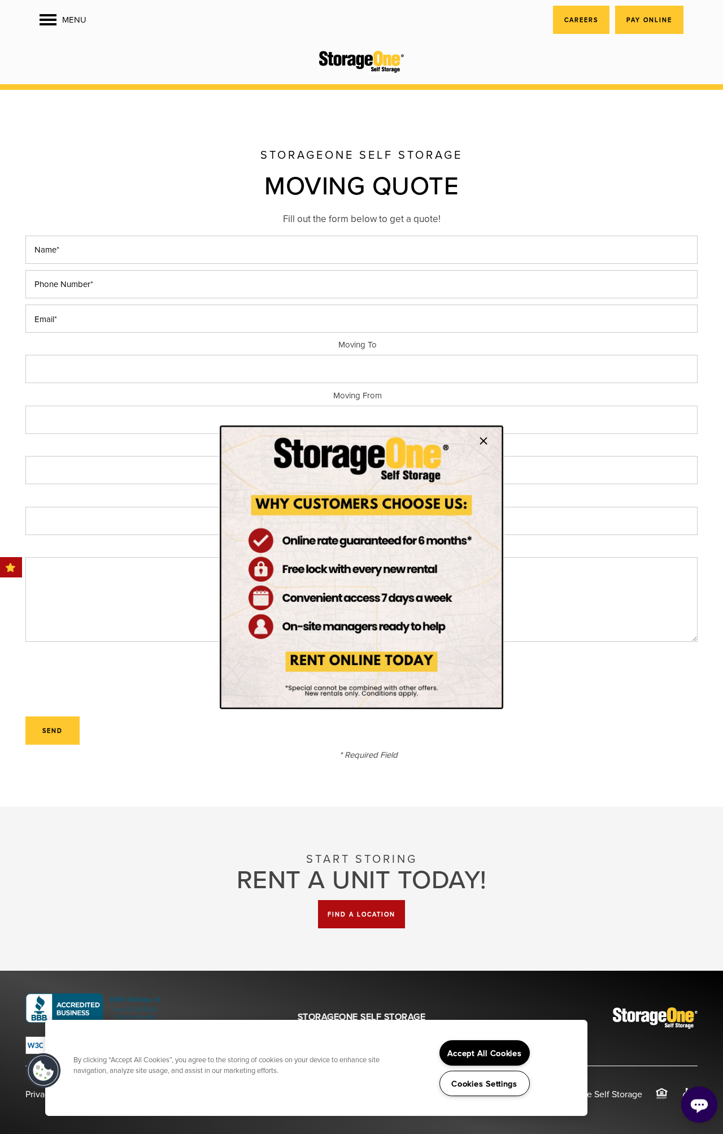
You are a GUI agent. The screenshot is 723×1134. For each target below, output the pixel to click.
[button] (43, 1071)
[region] (316, 1068)
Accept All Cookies (484, 1053)
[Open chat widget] (699, 1105)
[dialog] (361, 567)
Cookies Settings (484, 1083)
